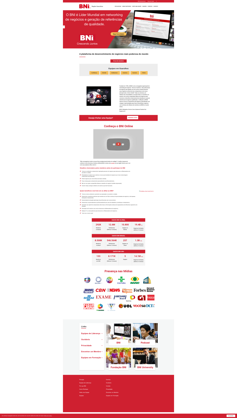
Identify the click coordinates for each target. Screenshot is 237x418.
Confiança (94, 73)
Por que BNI (118, 6)
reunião (112, 163)
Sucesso (135, 73)
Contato (155, 6)
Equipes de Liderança (90, 333)
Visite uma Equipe (136, 6)
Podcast (145, 342)
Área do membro (118, 61)
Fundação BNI (118, 367)
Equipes (144, 6)
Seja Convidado (118, 34)
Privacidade (86, 345)
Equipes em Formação (91, 357)
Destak (104, 73)
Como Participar (126, 6)
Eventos (150, 6)
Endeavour (114, 73)
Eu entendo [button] (230, 415)
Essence (125, 73)
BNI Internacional (141, 1)
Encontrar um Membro (91, 351)
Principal (81, 379)
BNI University (145, 367)
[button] (64, 27)
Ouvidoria (85, 339)
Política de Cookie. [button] (48, 415)
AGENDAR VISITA (132, 117)
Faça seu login (151, 1)
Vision (144, 73)
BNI (118, 342)
